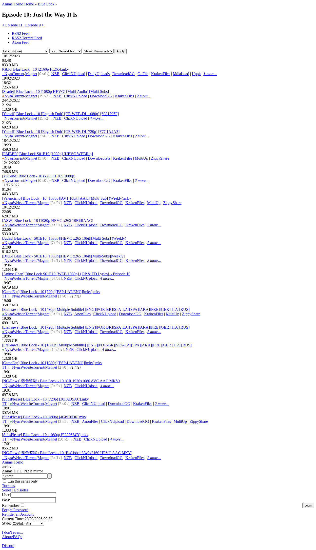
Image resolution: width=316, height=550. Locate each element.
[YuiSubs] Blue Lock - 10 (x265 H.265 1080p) (38, 176)
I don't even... (12, 532)
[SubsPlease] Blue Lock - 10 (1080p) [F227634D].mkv (45, 435)
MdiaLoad (181, 74)
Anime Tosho (12, 462)
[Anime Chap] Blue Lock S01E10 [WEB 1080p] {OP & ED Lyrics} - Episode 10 (66, 274)
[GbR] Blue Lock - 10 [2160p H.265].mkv (35, 69)
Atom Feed (20, 42)
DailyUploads (99, 74)
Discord (8, 546)
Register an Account (18, 514)
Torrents (8, 486)
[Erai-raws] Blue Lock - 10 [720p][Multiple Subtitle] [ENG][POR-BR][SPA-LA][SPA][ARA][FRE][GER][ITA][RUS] (96, 327)
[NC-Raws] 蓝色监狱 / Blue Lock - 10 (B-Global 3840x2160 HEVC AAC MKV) (67, 453)
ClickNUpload (73, 74)
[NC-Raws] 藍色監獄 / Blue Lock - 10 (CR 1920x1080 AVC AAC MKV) (61, 381)
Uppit (196, 74)
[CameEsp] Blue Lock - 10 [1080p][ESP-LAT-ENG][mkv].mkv (52, 363)
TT (4, 296)
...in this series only (22, 481)
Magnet (31, 74)
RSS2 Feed (21, 33)
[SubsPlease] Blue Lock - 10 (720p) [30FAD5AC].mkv (45, 399)
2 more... (144, 96)
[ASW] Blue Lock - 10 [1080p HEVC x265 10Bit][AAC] (47, 220)
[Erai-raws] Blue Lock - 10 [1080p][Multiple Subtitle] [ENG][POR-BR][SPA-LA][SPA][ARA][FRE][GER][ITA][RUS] (97, 345)
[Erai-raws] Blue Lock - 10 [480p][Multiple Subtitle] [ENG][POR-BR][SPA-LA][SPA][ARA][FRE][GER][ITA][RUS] (96, 309)
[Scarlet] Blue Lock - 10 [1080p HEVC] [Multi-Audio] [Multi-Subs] (55, 91)
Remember (11, 505)
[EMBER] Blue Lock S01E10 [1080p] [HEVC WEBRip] (47, 154)
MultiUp (141, 158)
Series (6, 490)
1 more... (210, 74)
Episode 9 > (34, 25)
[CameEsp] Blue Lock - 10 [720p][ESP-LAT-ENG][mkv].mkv (51, 292)
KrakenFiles (160, 74)
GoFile (143, 74)
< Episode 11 (12, 25)
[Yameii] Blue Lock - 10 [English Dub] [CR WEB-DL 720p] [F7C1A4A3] (60, 131)
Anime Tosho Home (18, 4)
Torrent (18, 74)
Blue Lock (46, 4)
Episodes (21, 490)
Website (19, 203)
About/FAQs (12, 537)
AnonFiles (82, 314)
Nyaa (7, 74)
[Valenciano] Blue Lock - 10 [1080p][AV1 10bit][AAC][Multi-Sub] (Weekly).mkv (66, 198)
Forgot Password (15, 510)
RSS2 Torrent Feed (27, 38)
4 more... (97, 118)
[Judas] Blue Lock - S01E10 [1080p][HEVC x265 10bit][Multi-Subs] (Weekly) (64, 238)
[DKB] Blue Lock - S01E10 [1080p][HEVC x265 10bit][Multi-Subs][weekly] (63, 256)
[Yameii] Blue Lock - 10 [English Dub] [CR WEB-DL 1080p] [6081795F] (60, 114)
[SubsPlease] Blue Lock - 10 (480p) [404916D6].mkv (44, 417)
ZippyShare (160, 158)
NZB (55, 74)
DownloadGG (123, 74)
